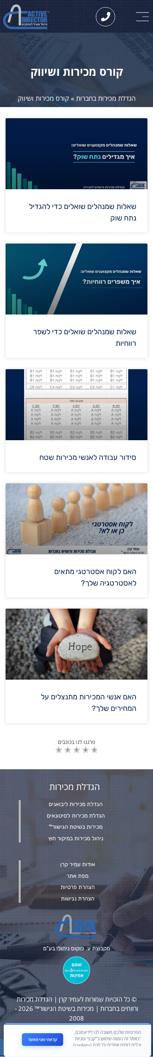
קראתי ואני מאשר (42, 1039)
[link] (142, 16)
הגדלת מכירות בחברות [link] (106, 98)
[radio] (58, 751)
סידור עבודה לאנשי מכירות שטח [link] (87, 457)
